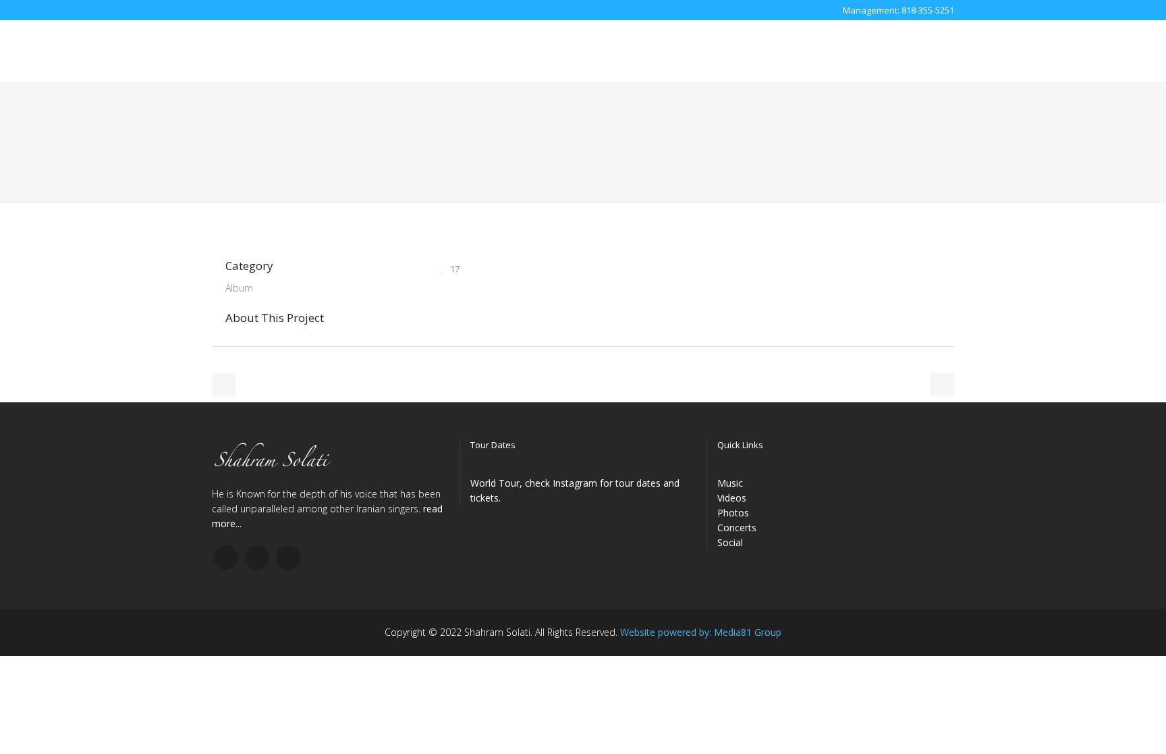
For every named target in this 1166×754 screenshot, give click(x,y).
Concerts (736, 527)
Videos (731, 497)
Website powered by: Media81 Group (700, 632)
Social (730, 542)
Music (730, 483)
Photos (733, 512)
